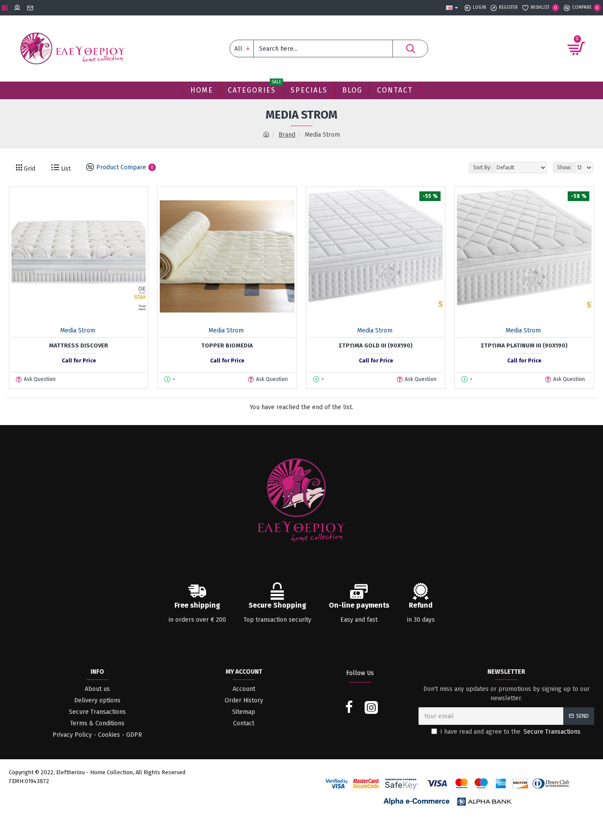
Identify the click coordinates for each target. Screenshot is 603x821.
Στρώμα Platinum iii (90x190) (524, 345)
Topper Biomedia (227, 345)
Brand (287, 134)
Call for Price (79, 360)
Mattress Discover (78, 345)
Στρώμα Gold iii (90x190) (376, 345)
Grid (28, 168)
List (65, 168)
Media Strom (77, 330)
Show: (564, 167)
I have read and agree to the (510, 731)
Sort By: (482, 167)
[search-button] (410, 48)
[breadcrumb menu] (266, 134)
